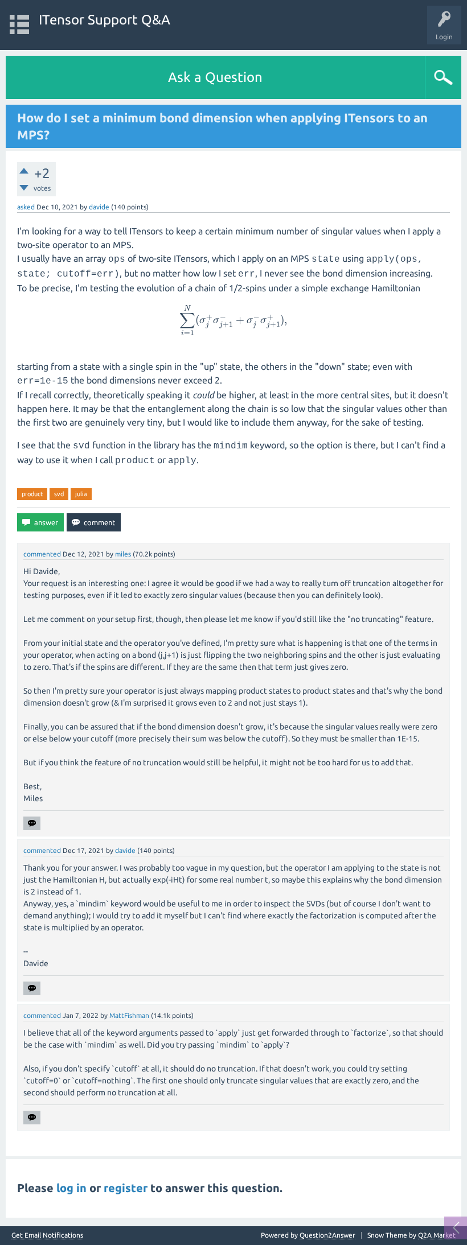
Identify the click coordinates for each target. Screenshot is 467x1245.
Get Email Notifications (47, 1235)
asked (26, 207)
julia (81, 493)
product (32, 493)
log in (71, 1187)
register (126, 1187)
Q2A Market (437, 1235)
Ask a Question (215, 77)
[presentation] (233, 320)
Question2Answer (327, 1235)
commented (42, 554)
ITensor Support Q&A (104, 19)
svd (59, 493)
